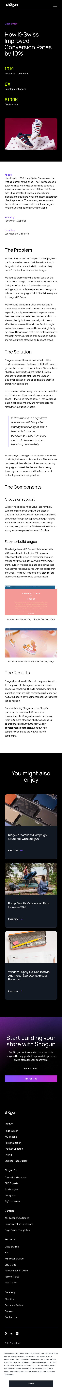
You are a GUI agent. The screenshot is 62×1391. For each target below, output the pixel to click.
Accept (31, 1383)
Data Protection (12, 1343)
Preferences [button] (9, 1374)
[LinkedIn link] (17, 1333)
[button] (54, 5)
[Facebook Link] (6, 1333)
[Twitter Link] (11, 1333)
